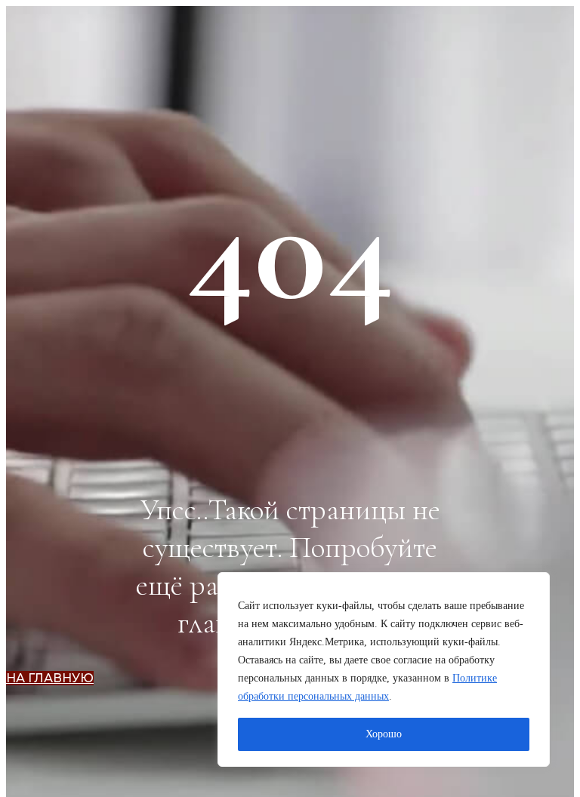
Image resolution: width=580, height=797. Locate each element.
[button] (50, 678)
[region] (384, 669)
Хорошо (384, 734)
